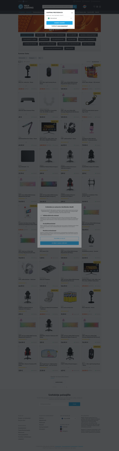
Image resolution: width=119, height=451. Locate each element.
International (53, 18)
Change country (59, 22)
